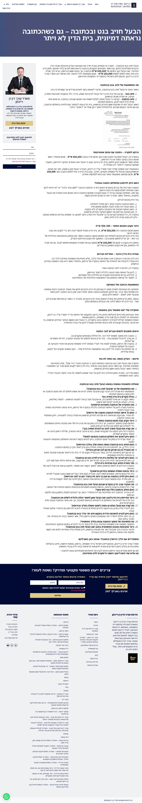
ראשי (97, 4)
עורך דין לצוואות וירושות (76, 4)
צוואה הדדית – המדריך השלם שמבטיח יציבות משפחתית (51, 763)
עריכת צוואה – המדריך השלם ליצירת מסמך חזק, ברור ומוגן (50, 741)
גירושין (65, 622)
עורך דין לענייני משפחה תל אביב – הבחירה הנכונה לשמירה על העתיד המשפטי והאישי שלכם (49, 723)
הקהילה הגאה (63, 684)
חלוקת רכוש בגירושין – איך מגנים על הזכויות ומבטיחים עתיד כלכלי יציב (51, 640)
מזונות (66, 690)
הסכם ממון (64, 657)
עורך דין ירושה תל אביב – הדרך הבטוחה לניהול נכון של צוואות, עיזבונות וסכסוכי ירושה (49, 718)
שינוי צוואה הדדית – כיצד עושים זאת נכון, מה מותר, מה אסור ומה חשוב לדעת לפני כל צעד (49, 769)
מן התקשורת (32, 4)
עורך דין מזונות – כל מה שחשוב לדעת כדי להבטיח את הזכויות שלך (49, 695)
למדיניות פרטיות (18, 161)
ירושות (65, 680)
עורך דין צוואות (92, 634)
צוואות (65, 734)
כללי (66, 687)
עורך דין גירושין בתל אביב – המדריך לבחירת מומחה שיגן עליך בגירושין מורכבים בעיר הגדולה (49, 729)
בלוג (7, 4)
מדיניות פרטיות (92, 662)
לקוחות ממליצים (18, 4)
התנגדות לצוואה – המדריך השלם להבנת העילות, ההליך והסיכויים (50, 752)
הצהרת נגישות (92, 665)
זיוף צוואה (64, 737)
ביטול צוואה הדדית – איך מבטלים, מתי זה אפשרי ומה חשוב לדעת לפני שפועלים (50, 774)
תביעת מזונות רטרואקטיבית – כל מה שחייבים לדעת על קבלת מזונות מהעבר (49, 704)
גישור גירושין (63, 631)
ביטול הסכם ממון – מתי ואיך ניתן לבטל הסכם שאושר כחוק (48, 673)
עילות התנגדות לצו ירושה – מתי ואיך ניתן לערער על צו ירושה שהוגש (49, 780)
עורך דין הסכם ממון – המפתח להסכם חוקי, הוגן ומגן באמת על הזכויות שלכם (48, 661)
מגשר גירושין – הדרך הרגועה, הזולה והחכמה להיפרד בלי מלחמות (49, 635)
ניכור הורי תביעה (62, 645)
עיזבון (66, 677)
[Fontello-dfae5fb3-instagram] (12, 645)
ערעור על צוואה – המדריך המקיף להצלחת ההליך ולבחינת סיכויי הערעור (50, 747)
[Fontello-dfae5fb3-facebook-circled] (15, 645)
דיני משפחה (63, 648)
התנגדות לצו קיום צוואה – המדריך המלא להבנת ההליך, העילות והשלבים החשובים (50, 758)
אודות (90, 4)
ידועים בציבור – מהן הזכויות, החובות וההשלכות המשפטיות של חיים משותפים (50, 653)
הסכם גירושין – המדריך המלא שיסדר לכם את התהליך (51, 626)
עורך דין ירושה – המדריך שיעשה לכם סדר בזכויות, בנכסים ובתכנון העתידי (89, 639)
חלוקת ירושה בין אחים (59, 708)
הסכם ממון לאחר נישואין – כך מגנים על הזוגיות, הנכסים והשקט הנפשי (50, 667)
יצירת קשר (6, 8)
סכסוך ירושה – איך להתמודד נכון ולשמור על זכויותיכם (52, 712)
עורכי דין (65, 699)
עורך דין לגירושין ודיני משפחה (50, 4)
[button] (6, 796)
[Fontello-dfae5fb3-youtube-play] (8, 645)
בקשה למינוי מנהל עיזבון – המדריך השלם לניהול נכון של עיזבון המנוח (48, 785)
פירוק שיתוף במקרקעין (89, 645)
